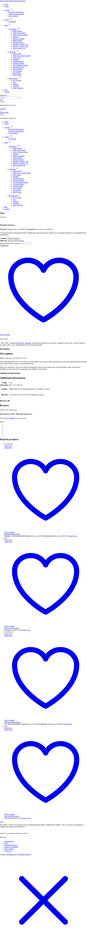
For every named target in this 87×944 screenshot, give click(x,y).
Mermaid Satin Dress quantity (10, 243)
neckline (3, 238)
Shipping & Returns (11, 845)
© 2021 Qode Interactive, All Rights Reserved (15, 854)
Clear (22, 241)
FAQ (6, 843)
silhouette (3, 241)
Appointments (9, 841)
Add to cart (4, 246)
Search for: (3, 95)
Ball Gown (8, 628)
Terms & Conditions (11, 847)
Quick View (8, 448)
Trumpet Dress (15, 534)
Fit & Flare (20, 343)
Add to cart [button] (8, 446)
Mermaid (28, 343)
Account (3, 109)
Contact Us (8, 851)
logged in (12, 418)
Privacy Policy (9, 849)
